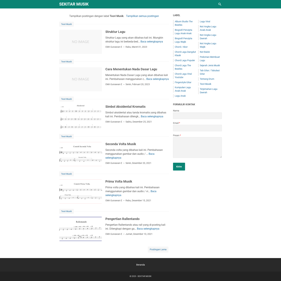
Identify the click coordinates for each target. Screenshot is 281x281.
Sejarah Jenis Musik (210, 65)
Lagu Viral (205, 21)
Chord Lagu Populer (185, 60)
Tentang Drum (207, 79)
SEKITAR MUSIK (74, 4)
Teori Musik (66, 24)
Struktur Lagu (115, 32)
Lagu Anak (180, 96)
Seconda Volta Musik (120, 144)
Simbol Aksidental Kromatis (125, 107)
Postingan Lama (158, 249)
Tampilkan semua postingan (142, 16)
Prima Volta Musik (118, 181)
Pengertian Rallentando (122, 219)
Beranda (140, 264)
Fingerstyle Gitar (183, 82)
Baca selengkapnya (151, 41)
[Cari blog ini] (220, 4)
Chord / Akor (181, 47)
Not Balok (205, 52)
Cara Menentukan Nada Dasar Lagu (131, 69)
